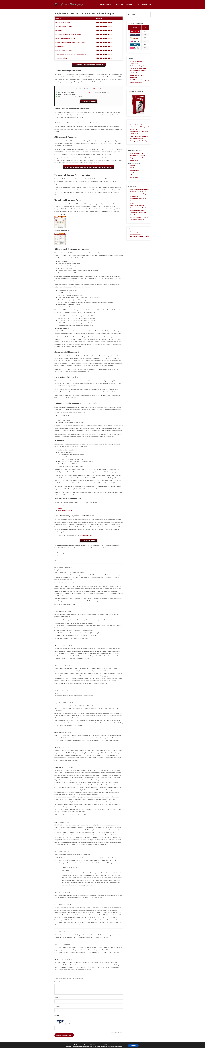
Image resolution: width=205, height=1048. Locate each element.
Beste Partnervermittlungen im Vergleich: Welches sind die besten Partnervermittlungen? (139, 192)
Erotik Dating (128, 4)
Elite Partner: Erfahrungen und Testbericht (139, 128)
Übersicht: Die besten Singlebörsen (136, 62)
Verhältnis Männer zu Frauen (64, 26)
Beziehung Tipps (119, 4)
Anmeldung (58, 30)
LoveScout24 (134, 177)
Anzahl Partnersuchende (62, 22)
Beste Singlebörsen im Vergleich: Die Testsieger (137, 154)
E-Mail (56, 1006)
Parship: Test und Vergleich (138, 125)
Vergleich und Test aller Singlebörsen (137, 159)
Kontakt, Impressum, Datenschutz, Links (136, 233)
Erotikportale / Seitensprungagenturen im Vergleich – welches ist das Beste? (138, 200)
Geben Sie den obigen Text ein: (63, 1024)
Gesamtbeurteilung (61, 58)
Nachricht (57, 982)
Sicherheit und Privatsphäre (63, 50)
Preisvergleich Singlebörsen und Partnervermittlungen (138, 67)
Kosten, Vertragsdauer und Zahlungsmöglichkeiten (70, 42)
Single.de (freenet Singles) (65, 510)
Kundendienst (59, 46)
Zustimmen (133, 1045)
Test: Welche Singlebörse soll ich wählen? (138, 72)
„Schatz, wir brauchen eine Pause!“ (138, 214)
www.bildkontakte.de (95, 89)
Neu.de (60, 508)
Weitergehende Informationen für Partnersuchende (70, 54)
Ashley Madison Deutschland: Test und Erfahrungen (139, 137)
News (137, 4)
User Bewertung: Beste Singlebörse (137, 76)
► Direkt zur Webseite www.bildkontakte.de (89, 65)
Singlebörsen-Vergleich (105, 4)
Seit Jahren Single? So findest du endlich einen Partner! (139, 218)
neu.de (132, 172)
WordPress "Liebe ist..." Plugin (139, 236)
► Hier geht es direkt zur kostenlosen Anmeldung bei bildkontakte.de (88, 167)
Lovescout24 (61, 506)
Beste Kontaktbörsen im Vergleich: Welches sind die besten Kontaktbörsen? (138, 208)
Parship (132, 165)
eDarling (132, 175)
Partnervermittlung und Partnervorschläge (68, 34)
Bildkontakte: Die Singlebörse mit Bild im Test (139, 133)
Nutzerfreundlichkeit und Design (65, 38)
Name (56, 997)
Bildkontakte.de (134, 170)
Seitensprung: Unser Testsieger (139, 141)
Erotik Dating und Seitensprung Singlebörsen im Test (139, 81)
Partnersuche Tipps (146, 4)
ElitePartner (134, 168)
